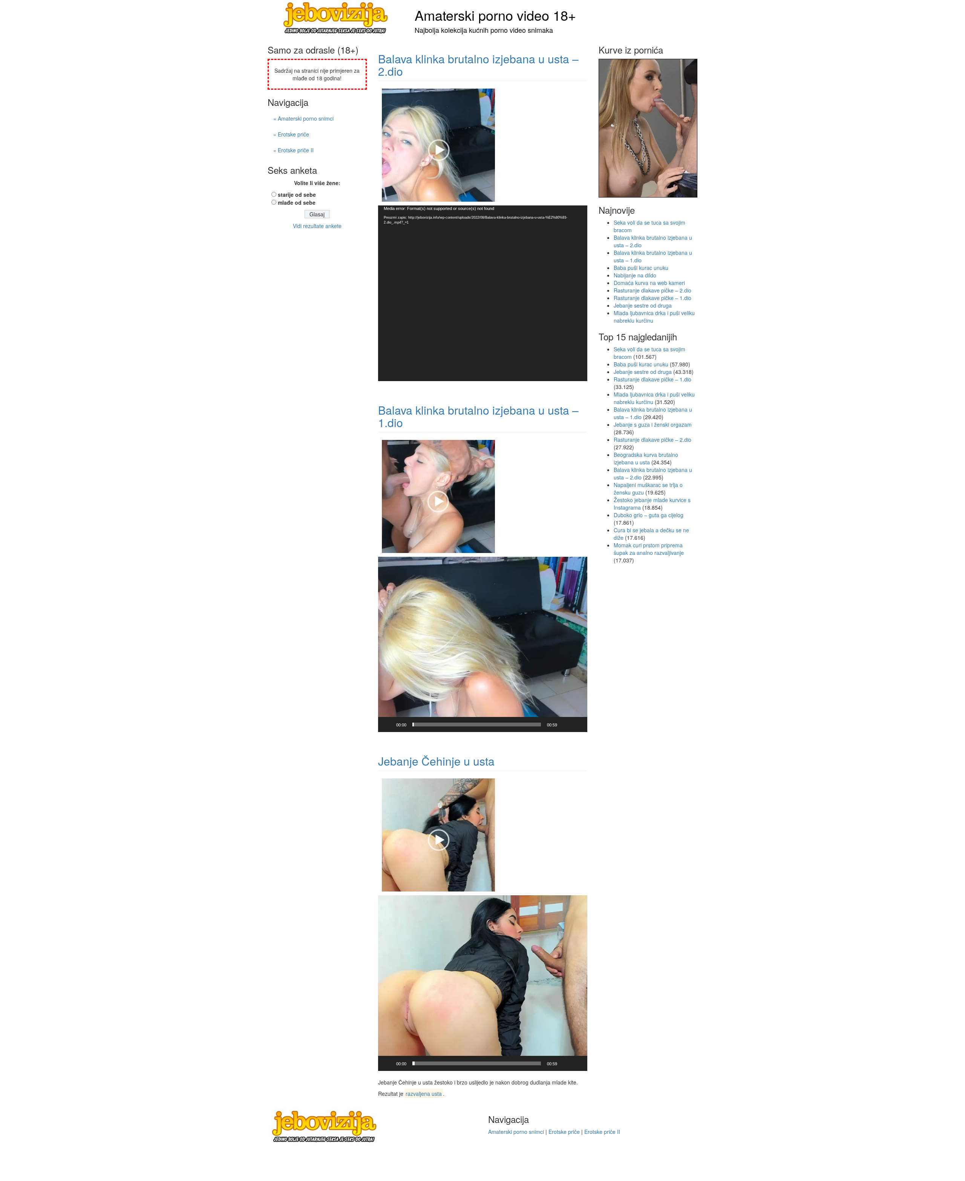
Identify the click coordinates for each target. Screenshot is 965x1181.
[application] (482, 293)
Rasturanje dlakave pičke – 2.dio (652, 290)
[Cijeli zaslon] (577, 724)
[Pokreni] (388, 724)
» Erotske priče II (293, 150)
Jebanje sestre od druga (643, 305)
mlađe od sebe (297, 202)
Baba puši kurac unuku (641, 267)
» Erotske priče (291, 134)
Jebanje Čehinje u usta (436, 761)
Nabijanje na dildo (635, 275)
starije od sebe (297, 194)
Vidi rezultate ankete (317, 226)
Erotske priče (564, 1131)
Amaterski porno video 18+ (495, 15)
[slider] (476, 724)
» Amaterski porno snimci (303, 118)
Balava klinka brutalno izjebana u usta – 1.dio (478, 416)
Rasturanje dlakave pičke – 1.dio (652, 298)
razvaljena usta (424, 1093)
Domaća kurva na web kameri (649, 282)
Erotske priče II (602, 1131)
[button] (482, 645)
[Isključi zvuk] (565, 724)
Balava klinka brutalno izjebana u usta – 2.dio (478, 65)
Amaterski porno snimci (516, 1131)
